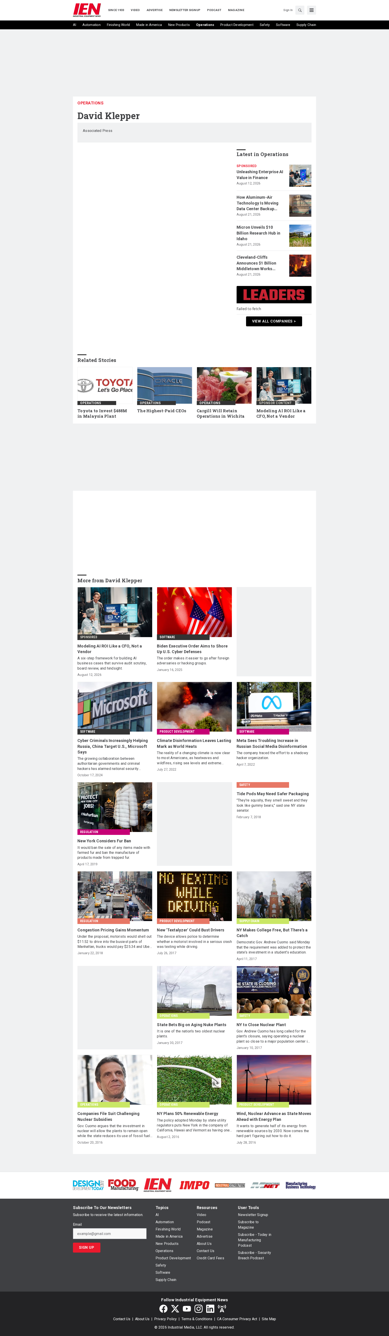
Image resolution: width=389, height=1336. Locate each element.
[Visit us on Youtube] (187, 1309)
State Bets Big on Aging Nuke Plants (191, 1024)
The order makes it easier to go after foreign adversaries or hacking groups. (193, 660)
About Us (142, 1319)
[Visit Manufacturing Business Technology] (300, 1185)
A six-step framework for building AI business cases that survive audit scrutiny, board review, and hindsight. (112, 663)
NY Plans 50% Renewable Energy (187, 1113)
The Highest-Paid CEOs (161, 410)
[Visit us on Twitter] (175, 1309)
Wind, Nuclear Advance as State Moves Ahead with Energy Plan (274, 1116)
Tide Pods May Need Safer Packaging (273, 793)
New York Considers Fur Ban (104, 840)
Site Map (269, 1319)
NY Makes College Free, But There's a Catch (272, 933)
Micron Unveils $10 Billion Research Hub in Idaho (258, 233)
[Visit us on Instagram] (198, 1309)
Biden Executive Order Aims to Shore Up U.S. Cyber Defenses (192, 649)
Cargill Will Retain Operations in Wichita (220, 413)
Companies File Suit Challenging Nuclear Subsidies (108, 1116)
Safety (244, 785)
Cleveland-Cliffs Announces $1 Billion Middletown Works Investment (256, 263)
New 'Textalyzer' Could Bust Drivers (190, 930)
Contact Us (121, 1319)
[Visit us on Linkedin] (210, 1309)
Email (77, 1224)
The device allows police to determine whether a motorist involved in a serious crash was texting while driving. (194, 941)
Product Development (177, 731)
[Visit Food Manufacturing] (123, 1185)
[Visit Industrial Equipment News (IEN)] (158, 1185)
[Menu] (311, 10)
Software (167, 637)
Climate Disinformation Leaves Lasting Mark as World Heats (194, 743)
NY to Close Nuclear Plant (261, 1024)
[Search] (299, 10)
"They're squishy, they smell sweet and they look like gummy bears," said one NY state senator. (272, 805)
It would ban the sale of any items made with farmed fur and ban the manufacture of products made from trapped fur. (113, 852)
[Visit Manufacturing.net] (265, 1185)
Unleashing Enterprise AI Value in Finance (260, 174)
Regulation (89, 832)
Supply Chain (249, 921)
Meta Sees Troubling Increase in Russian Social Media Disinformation (272, 743)
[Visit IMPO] (194, 1185)
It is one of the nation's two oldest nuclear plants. (191, 1033)
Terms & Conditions (196, 1319)
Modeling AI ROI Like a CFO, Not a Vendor (281, 413)
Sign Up (86, 1247)
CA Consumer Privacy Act (237, 1319)
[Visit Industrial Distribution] (230, 1185)
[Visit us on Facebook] (163, 1309)
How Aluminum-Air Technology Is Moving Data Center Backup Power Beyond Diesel (258, 203)
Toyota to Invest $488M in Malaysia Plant (102, 413)
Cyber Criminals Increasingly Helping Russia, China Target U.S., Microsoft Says (112, 746)
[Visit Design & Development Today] (88, 1185)
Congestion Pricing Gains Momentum (113, 930)
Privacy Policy (165, 1319)
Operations (90, 103)
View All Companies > (274, 321)
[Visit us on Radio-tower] (222, 1309)
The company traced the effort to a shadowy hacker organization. (272, 755)
